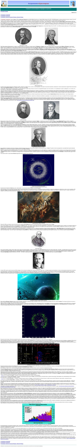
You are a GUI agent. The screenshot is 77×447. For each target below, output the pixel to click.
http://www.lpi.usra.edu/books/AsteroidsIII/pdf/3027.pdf (25, 100)
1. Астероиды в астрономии (5, 14)
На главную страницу (4, 11)
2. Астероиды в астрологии (5, 442)
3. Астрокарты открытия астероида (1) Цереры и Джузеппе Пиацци (12, 17)
